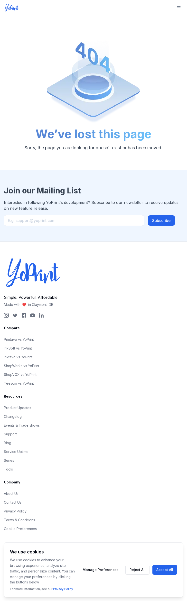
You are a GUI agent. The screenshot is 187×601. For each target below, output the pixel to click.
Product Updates (17, 408)
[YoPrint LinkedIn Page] (41, 315)
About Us (11, 493)
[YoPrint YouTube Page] (32, 315)
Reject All (137, 570)
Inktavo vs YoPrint (18, 357)
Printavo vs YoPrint (19, 339)
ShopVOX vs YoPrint (20, 374)
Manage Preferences (101, 570)
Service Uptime (16, 452)
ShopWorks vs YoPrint (21, 366)
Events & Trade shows (22, 425)
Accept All (164, 570)
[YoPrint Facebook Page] (23, 315)
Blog (7, 443)
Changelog (13, 416)
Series (9, 460)
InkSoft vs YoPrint (18, 348)
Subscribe (161, 220)
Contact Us (12, 502)
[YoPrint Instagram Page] (6, 315)
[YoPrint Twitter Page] (15, 315)
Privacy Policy (15, 511)
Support (10, 434)
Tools (8, 469)
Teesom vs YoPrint (19, 383)
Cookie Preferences (20, 529)
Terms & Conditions (19, 520)
